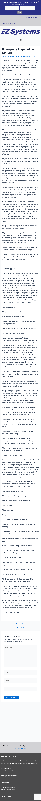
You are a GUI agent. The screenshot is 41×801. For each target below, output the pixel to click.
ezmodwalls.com (20, 748)
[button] (20, 40)
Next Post (20, 628)
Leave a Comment (8, 57)
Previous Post (20, 624)
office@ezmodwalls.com (9, 776)
